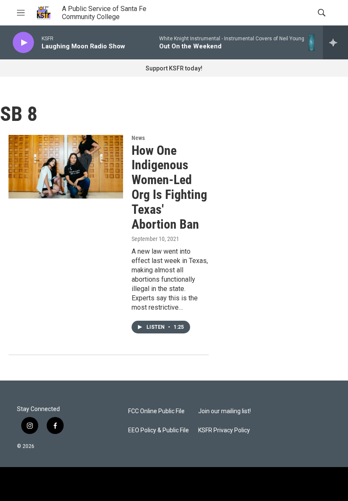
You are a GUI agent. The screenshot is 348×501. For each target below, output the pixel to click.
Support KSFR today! (174, 68)
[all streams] (335, 42)
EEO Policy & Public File (158, 430)
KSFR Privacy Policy (224, 430)
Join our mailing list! (224, 411)
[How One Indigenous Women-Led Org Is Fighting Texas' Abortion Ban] (65, 167)
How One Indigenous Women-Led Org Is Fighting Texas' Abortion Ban (169, 187)
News (138, 137)
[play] (23, 43)
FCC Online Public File (156, 411)
